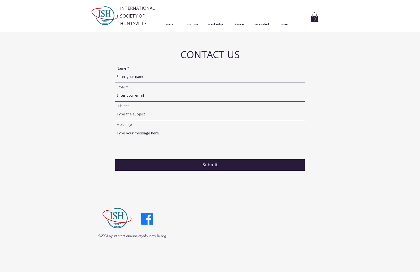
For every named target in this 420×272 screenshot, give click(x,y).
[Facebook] (147, 219)
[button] (314, 17)
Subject (122, 106)
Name (121, 68)
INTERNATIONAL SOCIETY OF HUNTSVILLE (137, 15)
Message (124, 124)
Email (120, 87)
